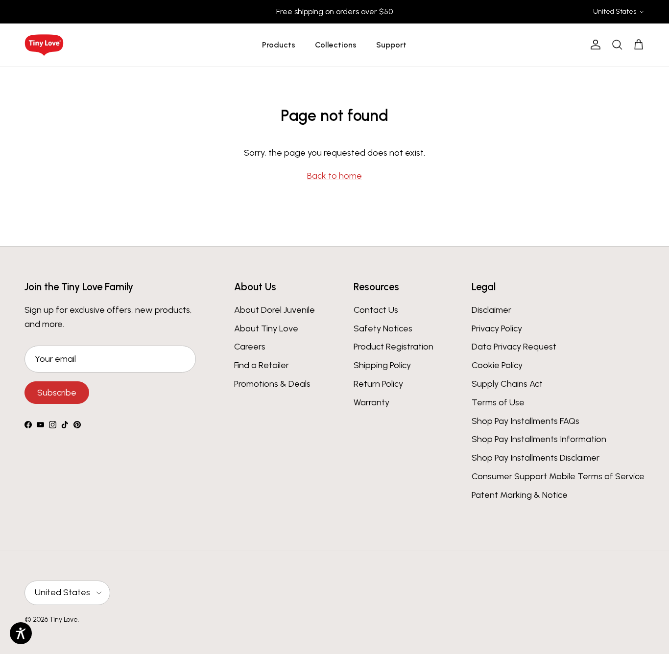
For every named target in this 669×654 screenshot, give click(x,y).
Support (391, 44)
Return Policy (378, 383)
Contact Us (376, 309)
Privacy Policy (497, 328)
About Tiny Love (266, 328)
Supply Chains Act (507, 383)
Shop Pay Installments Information (539, 439)
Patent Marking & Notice (520, 495)
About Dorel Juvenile (274, 309)
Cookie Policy (497, 365)
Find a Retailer (261, 365)
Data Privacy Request (514, 346)
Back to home (334, 175)
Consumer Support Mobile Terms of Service (558, 476)
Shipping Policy (382, 365)
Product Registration (393, 346)
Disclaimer (491, 309)
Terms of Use (498, 402)
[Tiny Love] (44, 45)
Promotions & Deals (272, 383)
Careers (249, 346)
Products (278, 44)
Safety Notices (383, 328)
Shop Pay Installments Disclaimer (535, 457)
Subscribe (56, 392)
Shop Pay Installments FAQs (525, 421)
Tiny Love (63, 619)
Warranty (371, 402)
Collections (336, 44)
